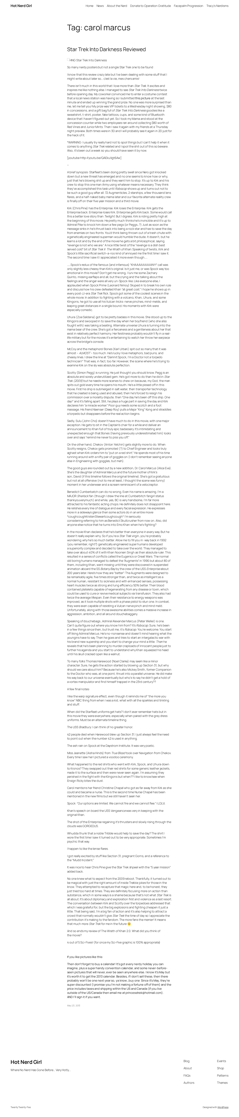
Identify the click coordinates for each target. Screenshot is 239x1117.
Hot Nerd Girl (21, 5)
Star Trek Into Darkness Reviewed (106, 49)
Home (89, 6)
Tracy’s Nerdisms (217, 6)
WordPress (223, 1107)
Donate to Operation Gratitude (150, 6)
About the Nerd (117, 6)
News (100, 6)
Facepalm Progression (188, 6)
